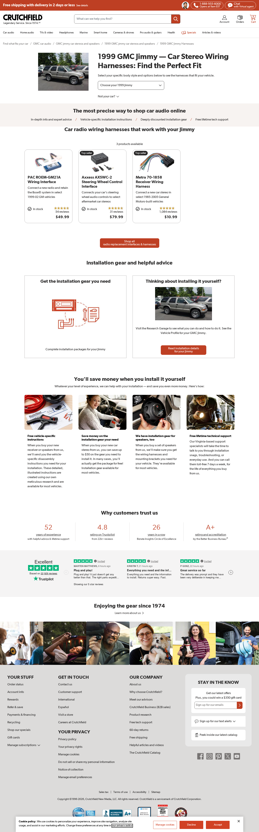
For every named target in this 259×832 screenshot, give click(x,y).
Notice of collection (70, 769)
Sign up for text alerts (216, 721)
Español (63, 707)
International (66, 699)
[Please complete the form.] (240, 705)
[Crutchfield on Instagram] (209, 756)
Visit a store (65, 714)
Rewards (13, 699)
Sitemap (155, 792)
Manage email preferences (75, 777)
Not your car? (107, 96)
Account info (15, 692)
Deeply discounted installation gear (163, 119)
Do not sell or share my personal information (86, 762)
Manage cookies (68, 754)
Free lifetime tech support (211, 119)
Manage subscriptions (22, 745)
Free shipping (45, 5)
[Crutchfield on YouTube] (237, 756)
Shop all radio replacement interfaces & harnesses (129, 243)
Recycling (13, 722)
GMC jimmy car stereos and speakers (78, 43)
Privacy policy (67, 739)
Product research (140, 714)
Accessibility (139, 792)
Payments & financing (21, 714)
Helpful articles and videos (147, 745)
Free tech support (141, 722)
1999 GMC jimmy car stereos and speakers (129, 43)
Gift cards (13, 737)
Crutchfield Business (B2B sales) (150, 707)
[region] (129, 643)
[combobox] (127, 19)
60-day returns (139, 730)
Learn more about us (128, 613)
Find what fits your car (15, 43)
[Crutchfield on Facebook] (200, 756)
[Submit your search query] (175, 19)
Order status (15, 684)
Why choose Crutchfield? (146, 692)
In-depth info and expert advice (51, 119)
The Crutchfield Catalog (145, 752)
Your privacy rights (70, 747)
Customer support (70, 692)
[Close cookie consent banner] (238, 821)
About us (135, 684)
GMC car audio (42, 43)
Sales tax (103, 792)
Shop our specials (19, 730)
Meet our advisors (141, 699)
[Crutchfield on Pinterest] (218, 756)
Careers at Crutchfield (72, 722)
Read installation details (183, 350)
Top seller (86, 153)
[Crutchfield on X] (228, 756)
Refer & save (15, 707)
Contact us (65, 684)
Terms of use (120, 792)
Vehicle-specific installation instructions (106, 119)
